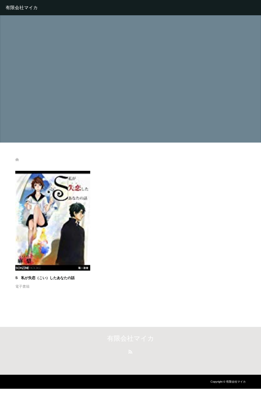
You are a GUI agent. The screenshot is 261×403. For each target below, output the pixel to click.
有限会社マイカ (22, 7)
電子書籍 (22, 286)
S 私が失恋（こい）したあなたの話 (45, 278)
